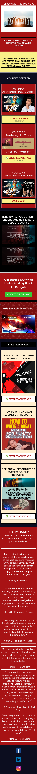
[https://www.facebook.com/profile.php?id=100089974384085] (18, 750)
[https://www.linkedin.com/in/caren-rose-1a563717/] (18, 759)
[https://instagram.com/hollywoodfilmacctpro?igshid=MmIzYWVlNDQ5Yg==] (18, 768)
